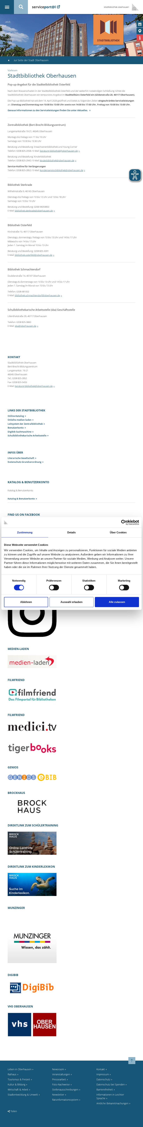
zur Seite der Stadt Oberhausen (31, 60)
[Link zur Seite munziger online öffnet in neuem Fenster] (32, 938)
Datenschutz (103, 1079)
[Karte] (140, 31)
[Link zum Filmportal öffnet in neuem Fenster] (32, 694)
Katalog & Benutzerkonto (21, 498)
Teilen (13, 1111)
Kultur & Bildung (16, 1084)
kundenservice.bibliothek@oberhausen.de (61, 170)
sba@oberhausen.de (25, 325)
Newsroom (58, 1069)
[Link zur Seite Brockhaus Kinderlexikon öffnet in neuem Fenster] (32, 884)
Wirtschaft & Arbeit (18, 1089)
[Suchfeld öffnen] (21, 7)
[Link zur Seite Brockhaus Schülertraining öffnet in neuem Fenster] (32, 843)
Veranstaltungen (61, 1074)
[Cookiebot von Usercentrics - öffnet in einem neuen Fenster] (123, 522)
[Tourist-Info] (140, 38)
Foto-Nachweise (61, 1084)
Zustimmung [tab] (25, 532)
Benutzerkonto (16, 427)
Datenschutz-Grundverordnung (24, 461)
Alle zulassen (117, 601)
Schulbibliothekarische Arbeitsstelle (27, 435)
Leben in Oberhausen (19, 1069)
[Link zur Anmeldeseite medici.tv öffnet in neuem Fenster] (32, 725)
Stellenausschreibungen (65, 1089)
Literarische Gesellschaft (21, 458)
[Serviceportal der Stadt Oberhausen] (46, 7)
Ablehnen (26, 601)
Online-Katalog (16, 415)
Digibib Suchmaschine (19, 431)
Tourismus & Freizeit (19, 1079)
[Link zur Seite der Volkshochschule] (32, 1024)
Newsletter (58, 1094)
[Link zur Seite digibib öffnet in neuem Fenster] (32, 987)
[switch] (54, 587)
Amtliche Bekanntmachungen (112, 1103)
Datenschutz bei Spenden (110, 1084)
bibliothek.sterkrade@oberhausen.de (34, 210)
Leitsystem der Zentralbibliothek (25, 423)
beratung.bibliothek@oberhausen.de (59, 150)
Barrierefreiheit (104, 1089)
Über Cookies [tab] (118, 532)
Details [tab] (71, 532)
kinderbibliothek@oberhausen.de (57, 160)
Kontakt (100, 1069)
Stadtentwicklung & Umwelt (23, 1094)
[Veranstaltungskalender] (140, 24)
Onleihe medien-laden (19, 419)
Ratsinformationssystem (65, 1099)
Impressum (102, 1074)
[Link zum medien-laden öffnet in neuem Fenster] (32, 661)
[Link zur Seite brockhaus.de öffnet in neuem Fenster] (32, 806)
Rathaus (12, 1074)
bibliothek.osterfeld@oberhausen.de (33, 255)
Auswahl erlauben (71, 601)
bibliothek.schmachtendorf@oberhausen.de (37, 295)
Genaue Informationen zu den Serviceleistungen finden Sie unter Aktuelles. (48, 110)
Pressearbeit (59, 1079)
